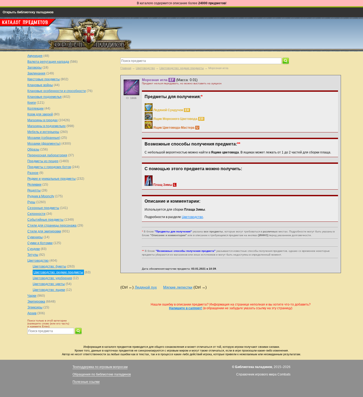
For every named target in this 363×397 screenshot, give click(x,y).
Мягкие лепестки (177, 287)
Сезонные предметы (43, 208)
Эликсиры (35, 307)
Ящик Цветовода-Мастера (174, 127)
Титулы (32, 255)
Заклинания (36, 73)
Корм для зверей (40, 114)
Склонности (36, 214)
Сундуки (33, 249)
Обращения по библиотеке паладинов (102, 374)
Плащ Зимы (162, 185)
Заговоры (34, 67)
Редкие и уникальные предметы (51, 179)
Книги (31, 103)
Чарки (31, 296)
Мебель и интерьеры (43, 132)
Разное (33, 173)
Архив (31, 313)
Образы (33, 149)
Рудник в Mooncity (40, 196)
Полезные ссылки (86, 382)
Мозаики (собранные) (43, 138)
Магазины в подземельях (46, 126)
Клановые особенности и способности (56, 91)
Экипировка (36, 301)
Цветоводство (145, 68)
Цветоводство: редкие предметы (181, 68)
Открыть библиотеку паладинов (28, 12)
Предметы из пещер (42, 161)
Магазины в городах (42, 120)
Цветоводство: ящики (49, 290)
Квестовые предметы (43, 79)
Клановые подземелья (44, 97)
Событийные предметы (45, 220)
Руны (31, 202)
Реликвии (34, 184)
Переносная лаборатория (47, 155)
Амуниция (35, 56)
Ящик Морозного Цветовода (175, 119)
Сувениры (35, 237)
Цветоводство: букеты (49, 266)
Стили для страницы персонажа (52, 225)
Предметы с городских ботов (49, 167)
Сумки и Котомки (40, 243)
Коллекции (35, 108)
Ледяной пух (146, 287)
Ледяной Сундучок (168, 110)
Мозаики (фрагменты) (44, 143)
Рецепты (34, 190)
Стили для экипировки (44, 231)
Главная (125, 68)
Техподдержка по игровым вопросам (100, 367)
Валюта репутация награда (48, 62)
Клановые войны (40, 85)
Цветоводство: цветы (49, 284)
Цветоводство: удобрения (52, 278)
